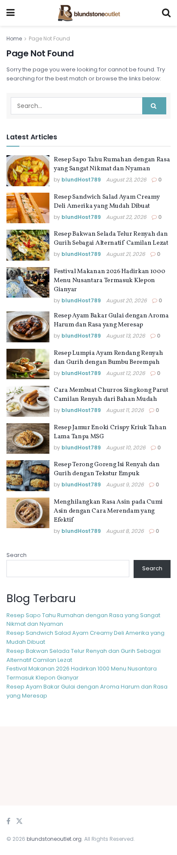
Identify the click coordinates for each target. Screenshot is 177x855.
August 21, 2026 (125, 254)
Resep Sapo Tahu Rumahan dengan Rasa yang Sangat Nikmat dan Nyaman (112, 164)
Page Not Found (49, 38)
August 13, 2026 (125, 335)
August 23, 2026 (126, 179)
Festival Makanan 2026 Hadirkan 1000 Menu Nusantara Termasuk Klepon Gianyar (109, 280)
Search (16, 555)
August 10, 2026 (126, 447)
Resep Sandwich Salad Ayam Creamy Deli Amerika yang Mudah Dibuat (106, 202)
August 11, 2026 (125, 410)
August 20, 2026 (126, 300)
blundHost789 (81, 179)
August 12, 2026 (125, 373)
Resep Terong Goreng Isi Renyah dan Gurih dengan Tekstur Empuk (107, 469)
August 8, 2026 (125, 531)
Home (14, 38)
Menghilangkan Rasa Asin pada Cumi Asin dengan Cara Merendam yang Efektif (108, 511)
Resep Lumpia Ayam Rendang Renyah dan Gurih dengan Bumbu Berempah (108, 358)
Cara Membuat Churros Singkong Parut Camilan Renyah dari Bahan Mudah (111, 395)
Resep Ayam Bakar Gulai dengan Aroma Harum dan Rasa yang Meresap (111, 320)
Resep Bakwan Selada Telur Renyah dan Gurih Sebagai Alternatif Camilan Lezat (111, 239)
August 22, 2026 (126, 217)
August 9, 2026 (125, 484)
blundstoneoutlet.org (54, 839)
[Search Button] (154, 105)
